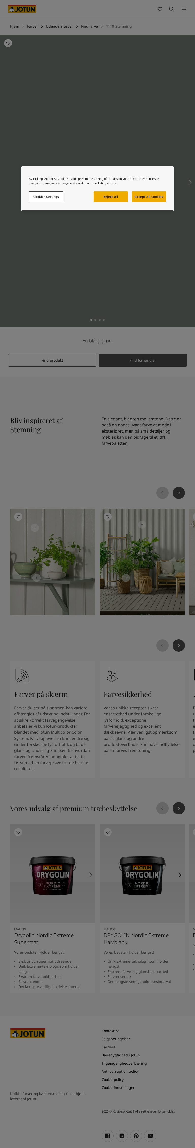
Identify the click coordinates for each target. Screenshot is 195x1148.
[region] (97, 188)
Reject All (110, 197)
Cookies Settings (46, 197)
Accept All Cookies (149, 197)
